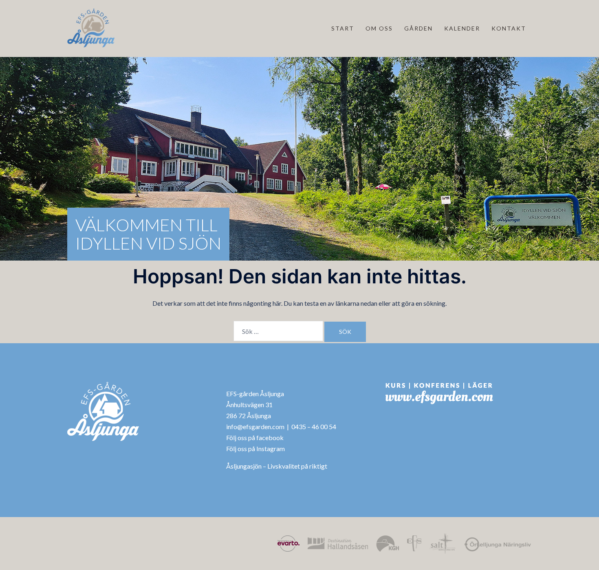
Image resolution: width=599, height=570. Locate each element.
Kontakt (508, 28)
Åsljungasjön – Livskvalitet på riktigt (276, 466)
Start (342, 28)
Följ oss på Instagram (255, 448)
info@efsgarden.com (255, 426)
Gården (418, 28)
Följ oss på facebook (255, 437)
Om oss (379, 28)
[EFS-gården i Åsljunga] (91, 27)
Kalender (462, 28)
